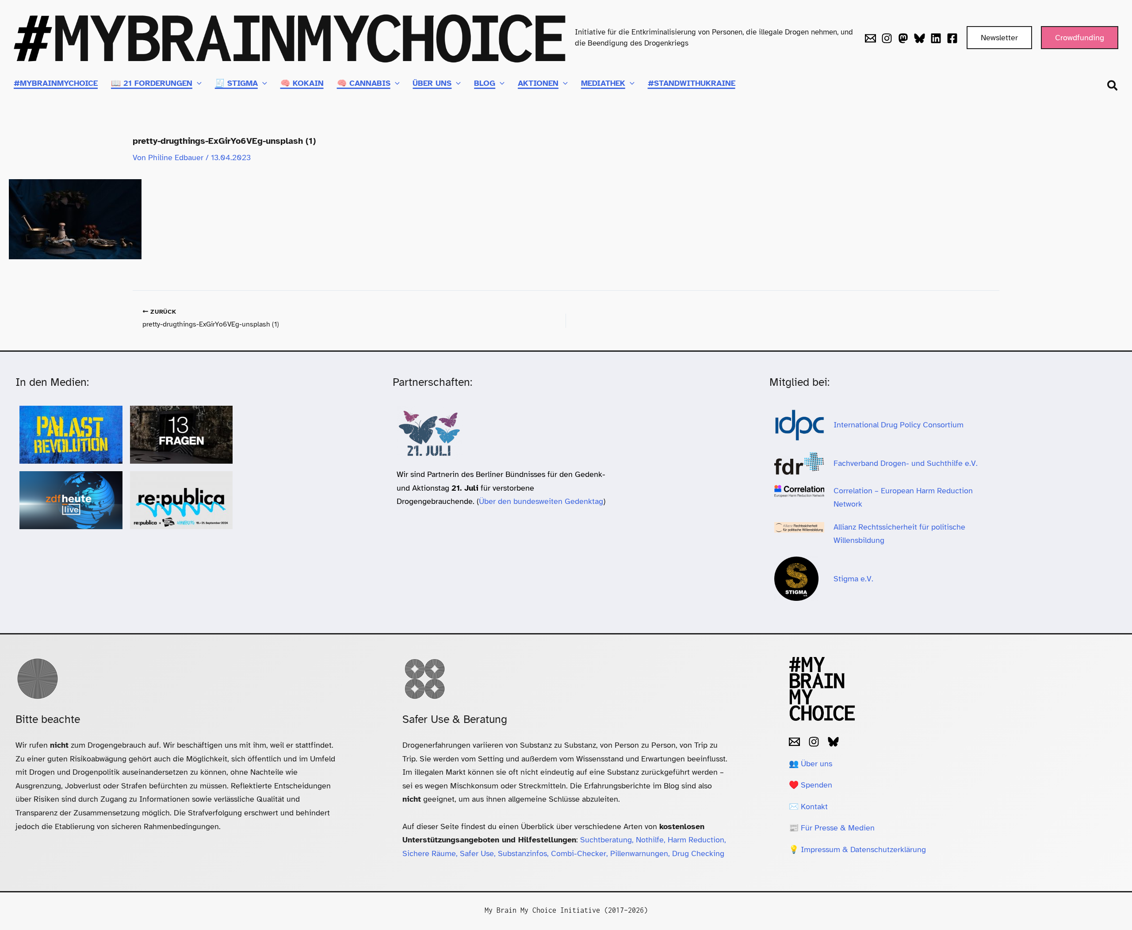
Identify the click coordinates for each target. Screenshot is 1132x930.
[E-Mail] (794, 741)
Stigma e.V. (853, 579)
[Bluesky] (919, 38)
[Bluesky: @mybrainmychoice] (833, 741)
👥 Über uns (810, 764)
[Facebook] (952, 38)
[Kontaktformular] (870, 38)
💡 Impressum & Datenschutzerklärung (857, 849)
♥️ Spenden (810, 785)
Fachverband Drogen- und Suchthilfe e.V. (906, 463)
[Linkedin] (935, 38)
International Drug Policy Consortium (900, 425)
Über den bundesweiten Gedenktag (541, 501)
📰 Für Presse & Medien (832, 828)
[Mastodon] (903, 38)
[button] (999, 37)
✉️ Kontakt (808, 806)
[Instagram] (886, 38)
